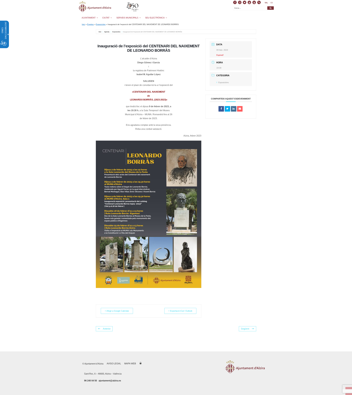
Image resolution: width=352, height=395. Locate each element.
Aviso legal (114, 363)
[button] (270, 8)
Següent (245, 329)
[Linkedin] (233, 109)
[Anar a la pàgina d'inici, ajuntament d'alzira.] (109, 7)
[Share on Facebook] (221, 109)
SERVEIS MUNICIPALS (127, 18)
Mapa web (130, 363)
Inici (83, 24)
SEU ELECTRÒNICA (155, 18)
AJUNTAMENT (89, 18)
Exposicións (101, 24)
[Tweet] (227, 109)
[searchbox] (253, 8)
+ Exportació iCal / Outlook (180, 311)
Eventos (90, 24)
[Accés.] (140, 363)
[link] (266, 2)
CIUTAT (105, 18)
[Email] (240, 109)
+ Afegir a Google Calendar (117, 311)
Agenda (106, 32)
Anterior (107, 329)
